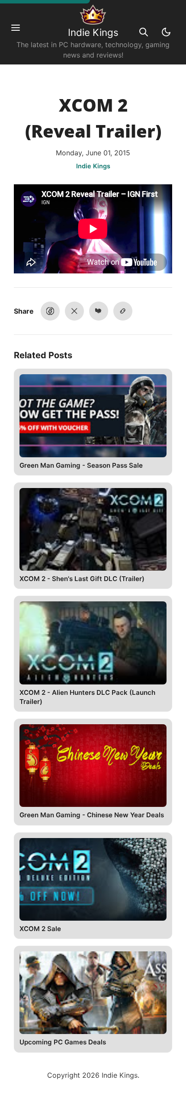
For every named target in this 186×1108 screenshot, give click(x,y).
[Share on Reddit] (98, 311)
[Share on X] (74, 311)
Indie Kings (93, 32)
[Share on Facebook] (50, 311)
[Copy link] (122, 311)
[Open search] (143, 32)
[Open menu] (19, 32)
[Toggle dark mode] (166, 32)
